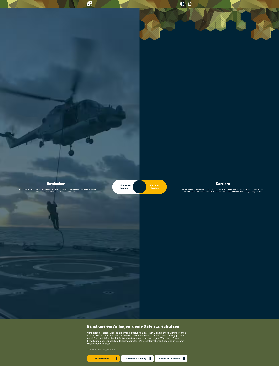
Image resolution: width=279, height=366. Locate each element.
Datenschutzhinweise (169, 358)
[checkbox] (182, 4)
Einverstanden (102, 358)
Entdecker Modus (125, 186)
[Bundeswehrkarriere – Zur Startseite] (89, 3)
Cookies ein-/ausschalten (101, 349)
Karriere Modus (154, 186)
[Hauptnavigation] (189, 3)
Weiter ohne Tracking (136, 358)
